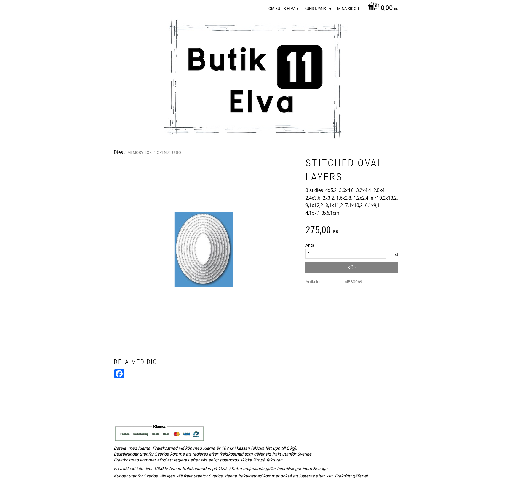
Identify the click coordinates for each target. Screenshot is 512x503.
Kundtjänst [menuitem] (316, 8)
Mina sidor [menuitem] (348, 8)
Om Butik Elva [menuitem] (281, 8)
